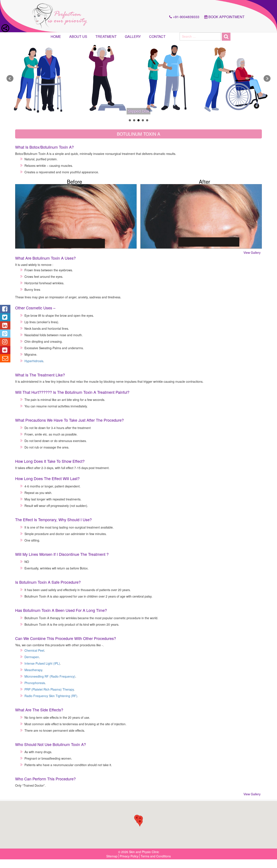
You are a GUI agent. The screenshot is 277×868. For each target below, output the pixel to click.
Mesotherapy (33, 670)
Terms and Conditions (156, 856)
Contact (157, 36)
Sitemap (112, 856)
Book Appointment (226, 16)
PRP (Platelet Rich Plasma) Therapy (49, 689)
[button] (140, 822)
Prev (9, 78)
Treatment (106, 36)
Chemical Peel (34, 650)
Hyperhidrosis (33, 361)
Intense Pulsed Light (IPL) (42, 663)
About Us (78, 36)
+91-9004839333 (185, 16)
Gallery (133, 36)
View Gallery (252, 252)
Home (56, 36)
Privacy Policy (129, 856)
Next (267, 78)
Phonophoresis (34, 683)
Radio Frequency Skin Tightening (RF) (50, 696)
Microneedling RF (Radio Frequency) (49, 676)
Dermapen (31, 657)
